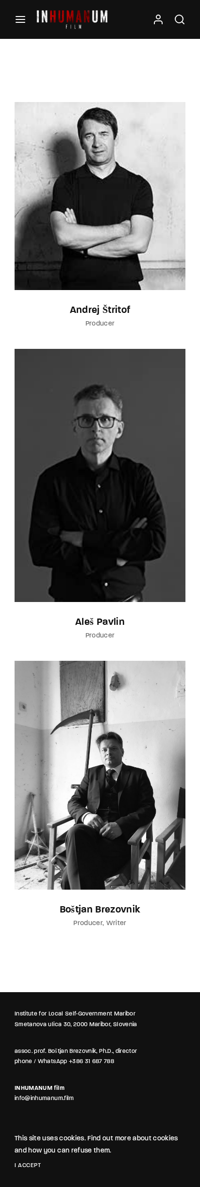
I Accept (28, 1166)
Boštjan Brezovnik (100, 910)
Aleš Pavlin (100, 622)
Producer (100, 323)
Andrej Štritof (100, 310)
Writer (116, 923)
